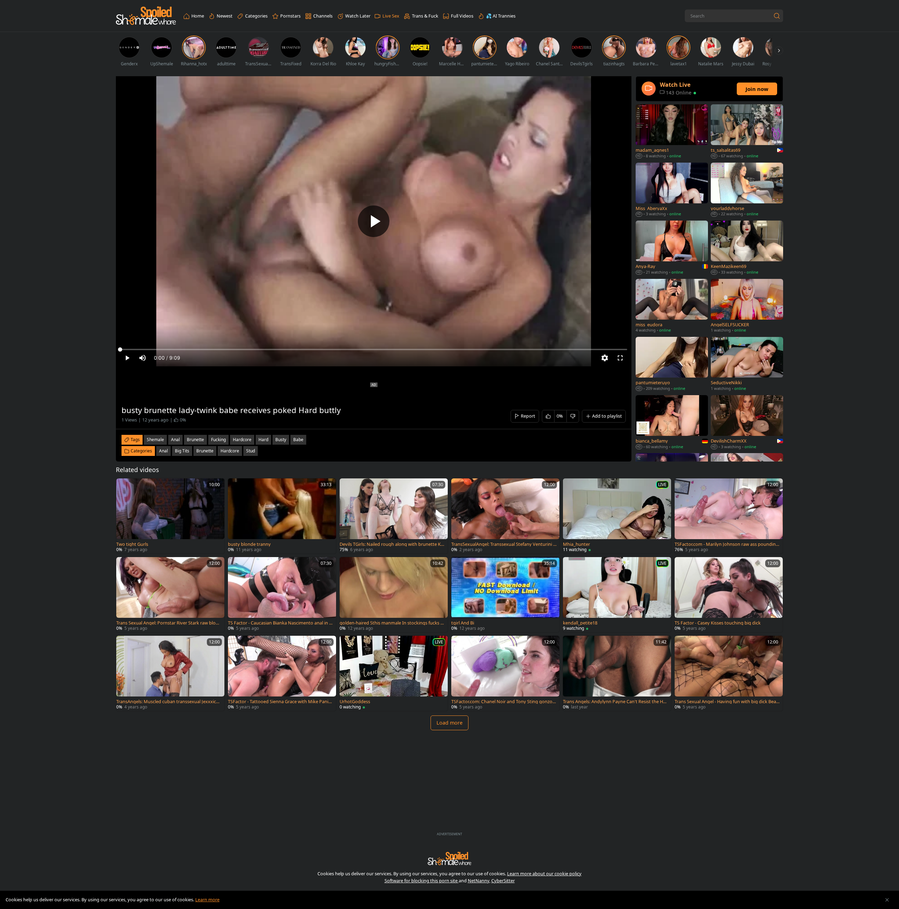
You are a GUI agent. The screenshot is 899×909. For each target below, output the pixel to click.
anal (175, 440)
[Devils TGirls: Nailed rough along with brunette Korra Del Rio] (394, 516)
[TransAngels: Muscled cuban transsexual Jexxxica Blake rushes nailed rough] (170, 673)
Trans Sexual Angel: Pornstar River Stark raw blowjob (168, 623)
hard (263, 440)
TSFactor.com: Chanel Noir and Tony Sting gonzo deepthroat (503, 701)
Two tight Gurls (132, 544)
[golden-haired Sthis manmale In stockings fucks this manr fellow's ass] (394, 594)
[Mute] (143, 358)
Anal (163, 451)
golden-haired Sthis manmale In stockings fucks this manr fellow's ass (392, 623)
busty (280, 440)
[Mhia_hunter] (617, 516)
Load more (449, 722)
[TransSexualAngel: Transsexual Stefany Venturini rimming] (505, 516)
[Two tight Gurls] (170, 516)
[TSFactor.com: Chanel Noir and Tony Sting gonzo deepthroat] (505, 673)
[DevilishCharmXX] (747, 423)
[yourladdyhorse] (747, 190)
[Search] (777, 16)
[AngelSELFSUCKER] (747, 306)
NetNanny (478, 880)
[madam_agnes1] (672, 132)
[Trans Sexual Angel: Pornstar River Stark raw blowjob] (170, 594)
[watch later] (124, 486)
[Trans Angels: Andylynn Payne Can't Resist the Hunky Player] (617, 673)
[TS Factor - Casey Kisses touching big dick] (729, 594)
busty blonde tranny (249, 544)
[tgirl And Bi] (505, 594)
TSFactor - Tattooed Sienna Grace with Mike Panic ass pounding (279, 701)
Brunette (205, 451)
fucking (218, 440)
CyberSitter (503, 880)
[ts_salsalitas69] (747, 132)
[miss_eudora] (672, 306)
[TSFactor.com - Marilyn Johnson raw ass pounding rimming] (729, 516)
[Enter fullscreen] (620, 358)
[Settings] (605, 358)
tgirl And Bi (462, 623)
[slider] (373, 349)
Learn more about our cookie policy (544, 873)
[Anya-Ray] (672, 248)
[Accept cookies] (887, 900)
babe (298, 440)
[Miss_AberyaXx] (672, 190)
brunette (195, 440)
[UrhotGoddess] (394, 673)
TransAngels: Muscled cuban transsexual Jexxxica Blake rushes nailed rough (167, 701)
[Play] (373, 221)
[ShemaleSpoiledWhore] (146, 16)
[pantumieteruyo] (672, 364)
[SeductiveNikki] (747, 364)
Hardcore (230, 451)
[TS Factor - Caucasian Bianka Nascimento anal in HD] (282, 594)
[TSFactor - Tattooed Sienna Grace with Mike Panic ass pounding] (282, 673)
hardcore (242, 440)
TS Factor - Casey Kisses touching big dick (718, 623)
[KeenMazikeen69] (747, 248)
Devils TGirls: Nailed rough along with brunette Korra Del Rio (392, 544)
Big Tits (182, 451)
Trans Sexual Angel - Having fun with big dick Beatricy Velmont (727, 701)
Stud (250, 451)
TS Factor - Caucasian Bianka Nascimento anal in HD (280, 623)
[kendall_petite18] (617, 594)
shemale (155, 440)
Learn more (207, 899)
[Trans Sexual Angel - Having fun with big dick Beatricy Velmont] (729, 673)
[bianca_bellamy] (672, 423)
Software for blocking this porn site (422, 880)
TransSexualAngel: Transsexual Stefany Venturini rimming (503, 544)
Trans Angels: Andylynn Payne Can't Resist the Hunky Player (614, 701)
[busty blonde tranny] (282, 516)
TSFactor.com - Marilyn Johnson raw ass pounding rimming (727, 544)
